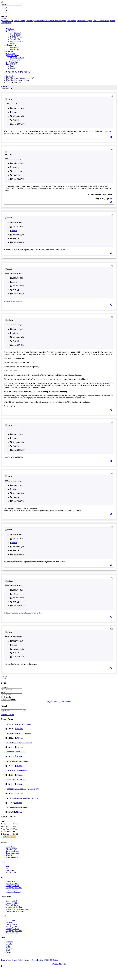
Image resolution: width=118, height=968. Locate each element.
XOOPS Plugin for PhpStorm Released (19, 743)
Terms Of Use (15, 39)
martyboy (15, 167)
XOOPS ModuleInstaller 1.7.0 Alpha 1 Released (22, 798)
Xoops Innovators (12, 853)
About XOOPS (15, 33)
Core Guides (10, 870)
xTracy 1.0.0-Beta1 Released (15, 780)
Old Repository (15, 60)
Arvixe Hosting (37, 960)
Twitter (8, 952)
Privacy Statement (16, 41)
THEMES (11, 54)
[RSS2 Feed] (51, 960)
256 (18, 175)
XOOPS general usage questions (17, 80)
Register (13, 68)
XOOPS (10, 31)
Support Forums (11, 890)
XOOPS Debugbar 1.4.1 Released (17, 761)
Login (12, 66)
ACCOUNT (12, 64)
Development (71, 21)
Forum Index (8, 21)
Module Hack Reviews (101, 21)
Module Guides (11, 873)
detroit (14, 112)
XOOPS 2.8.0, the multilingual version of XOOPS (22, 789)
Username (4, 687)
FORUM (11, 45)
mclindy (15, 333)
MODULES (12, 56)
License (13, 43)
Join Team (9, 922)
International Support (84, 21)
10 (112, 629)
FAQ (7, 868)
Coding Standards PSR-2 (15, 911)
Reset (13, 699)
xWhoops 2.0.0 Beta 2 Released (16, 770)
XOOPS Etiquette (12, 857)
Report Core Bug (12, 933)
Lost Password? (65, 702)
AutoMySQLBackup (102, 383)
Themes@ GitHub (12, 886)
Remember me (8, 697)
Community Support (33, 21)
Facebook (9, 942)
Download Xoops (12, 882)
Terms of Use (6, 960)
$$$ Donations (11, 920)
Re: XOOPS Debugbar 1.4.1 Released (18, 724)
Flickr (8, 946)
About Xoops (10, 847)
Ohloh (8, 950)
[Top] (111, 137)
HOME (11, 29)
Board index (10, 76)
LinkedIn (9, 944)
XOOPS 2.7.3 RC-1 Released (15, 752)
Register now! (52, 702)
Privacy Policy (17, 960)
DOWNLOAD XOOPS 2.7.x (18, 72)
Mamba (20, 729)
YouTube (9, 948)
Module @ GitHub (17, 58)
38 (18, 341)
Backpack (18, 387)
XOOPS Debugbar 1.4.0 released (17, 807)
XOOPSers (10, 855)
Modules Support (47, 21)
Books (8, 866)
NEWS (10, 52)
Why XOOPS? (15, 35)
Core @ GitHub (11, 901)
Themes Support (60, 21)
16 (18, 120)
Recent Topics (15, 49)
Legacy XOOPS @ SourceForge (18, 909)
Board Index (14, 47)
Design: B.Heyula (59, 964)
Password (4, 692)
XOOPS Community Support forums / (20, 78)
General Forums (19, 21)
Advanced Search (7, 715)
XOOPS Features (16, 37)
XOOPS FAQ (12, 62)
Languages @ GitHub (14, 888)
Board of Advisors (12, 851)
